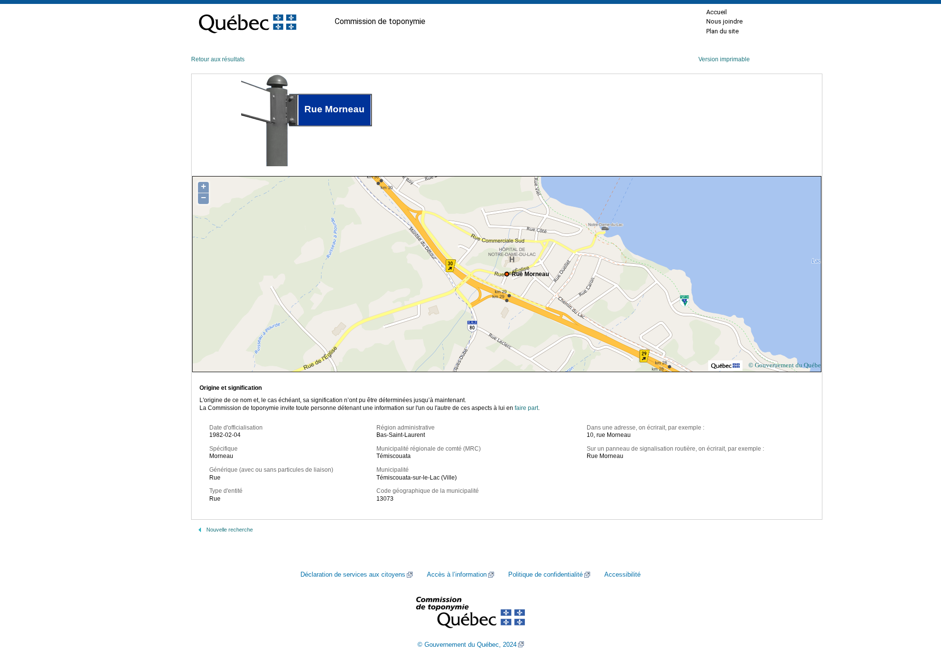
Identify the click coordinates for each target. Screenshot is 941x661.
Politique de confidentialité (545, 574)
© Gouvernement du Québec (786, 365)
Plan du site (722, 31)
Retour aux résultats (218, 59)
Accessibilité (622, 574)
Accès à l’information (457, 574)
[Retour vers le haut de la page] (916, 607)
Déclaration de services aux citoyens (352, 574)
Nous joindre (724, 21)
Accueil (716, 12)
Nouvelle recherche (229, 530)
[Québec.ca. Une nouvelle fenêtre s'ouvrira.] (247, 21)
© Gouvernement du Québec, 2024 (467, 644)
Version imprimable (724, 59)
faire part (526, 408)
